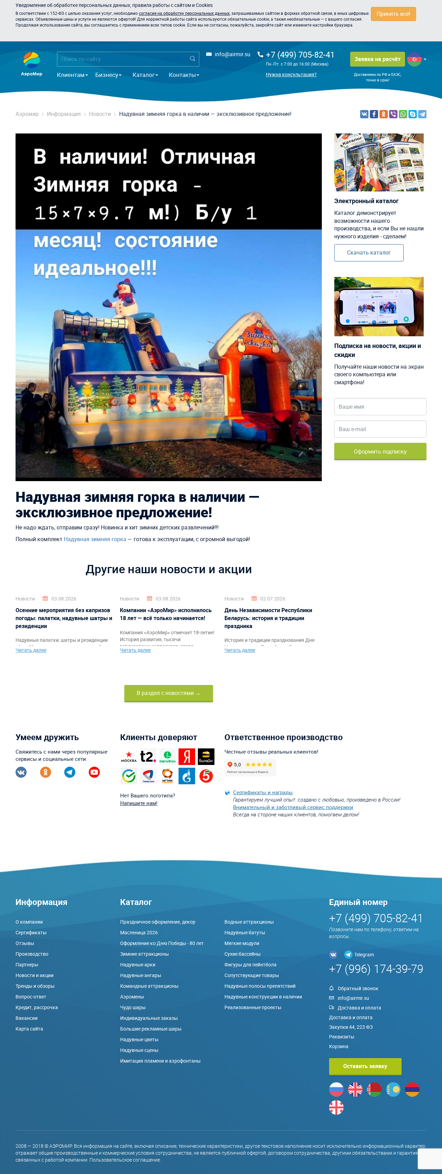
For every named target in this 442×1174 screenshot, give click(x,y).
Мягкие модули (241, 943)
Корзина (338, 1046)
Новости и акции (35, 975)
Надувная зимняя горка (95, 539)
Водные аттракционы (249, 921)
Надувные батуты (244, 932)
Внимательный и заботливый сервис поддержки (293, 807)
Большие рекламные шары (151, 1028)
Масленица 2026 (139, 932)
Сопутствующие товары (251, 975)
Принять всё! (393, 14)
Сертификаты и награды (263, 792)
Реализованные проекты (252, 1007)
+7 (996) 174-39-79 (376, 968)
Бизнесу (106, 75)
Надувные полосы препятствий (260, 986)
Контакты (182, 75)
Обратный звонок (358, 988)
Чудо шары (133, 1007)
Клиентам (71, 75)
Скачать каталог (369, 252)
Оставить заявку (365, 1066)
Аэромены (132, 996)
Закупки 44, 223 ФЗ (351, 1027)
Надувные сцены (139, 1050)
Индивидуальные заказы (149, 1018)
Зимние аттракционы (144, 954)
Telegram (364, 954)
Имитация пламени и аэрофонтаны (160, 1060)
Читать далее (31, 650)
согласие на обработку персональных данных (184, 13)
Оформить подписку (380, 451)
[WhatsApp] (403, 114)
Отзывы (25, 943)
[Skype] (413, 114)
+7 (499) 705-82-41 (300, 54)
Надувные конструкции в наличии (263, 996)
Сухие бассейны (242, 954)
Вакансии (27, 1018)
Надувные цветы (139, 1039)
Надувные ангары (140, 975)
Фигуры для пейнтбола (250, 964)
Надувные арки (137, 964)
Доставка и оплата (359, 1007)
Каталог (144, 75)
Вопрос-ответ (31, 996)
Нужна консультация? (291, 74)
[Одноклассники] (383, 114)
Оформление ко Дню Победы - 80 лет (162, 943)
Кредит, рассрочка (37, 1007)
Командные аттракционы (149, 986)
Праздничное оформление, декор (157, 921)
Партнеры (27, 964)
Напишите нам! (138, 802)
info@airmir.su (232, 54)
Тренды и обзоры (35, 986)
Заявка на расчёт (378, 59)
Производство (32, 954)
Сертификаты (31, 932)
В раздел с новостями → (169, 693)
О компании (29, 921)
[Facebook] (374, 114)
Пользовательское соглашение (124, 1159)
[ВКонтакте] (364, 114)
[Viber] (393, 114)
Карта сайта (29, 1028)
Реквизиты (341, 1036)
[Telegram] (422, 114)
